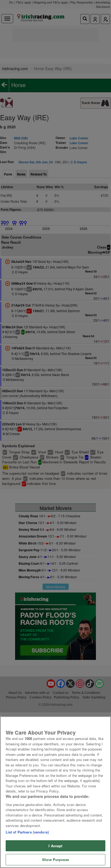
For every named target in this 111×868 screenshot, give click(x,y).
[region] (55, 792)
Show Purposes (55, 859)
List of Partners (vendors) (27, 832)
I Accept (55, 845)
